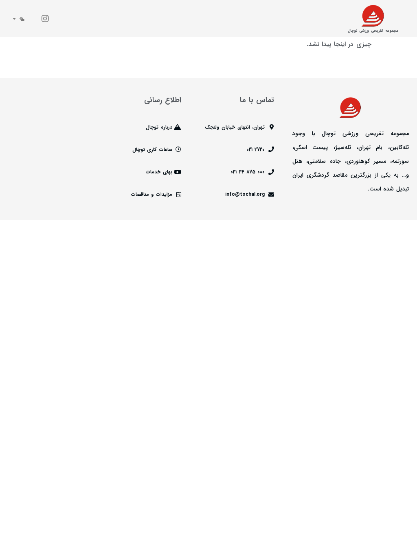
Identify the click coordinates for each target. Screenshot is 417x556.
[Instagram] (45, 19)
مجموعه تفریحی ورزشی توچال (373, 31)
